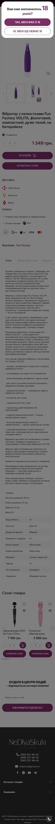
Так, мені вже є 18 (27, 22)
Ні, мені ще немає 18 (27, 31)
